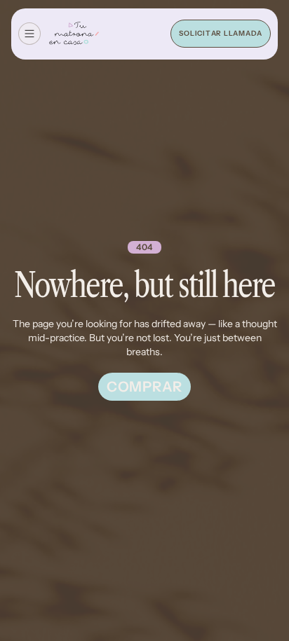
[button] (29, 33)
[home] (74, 34)
